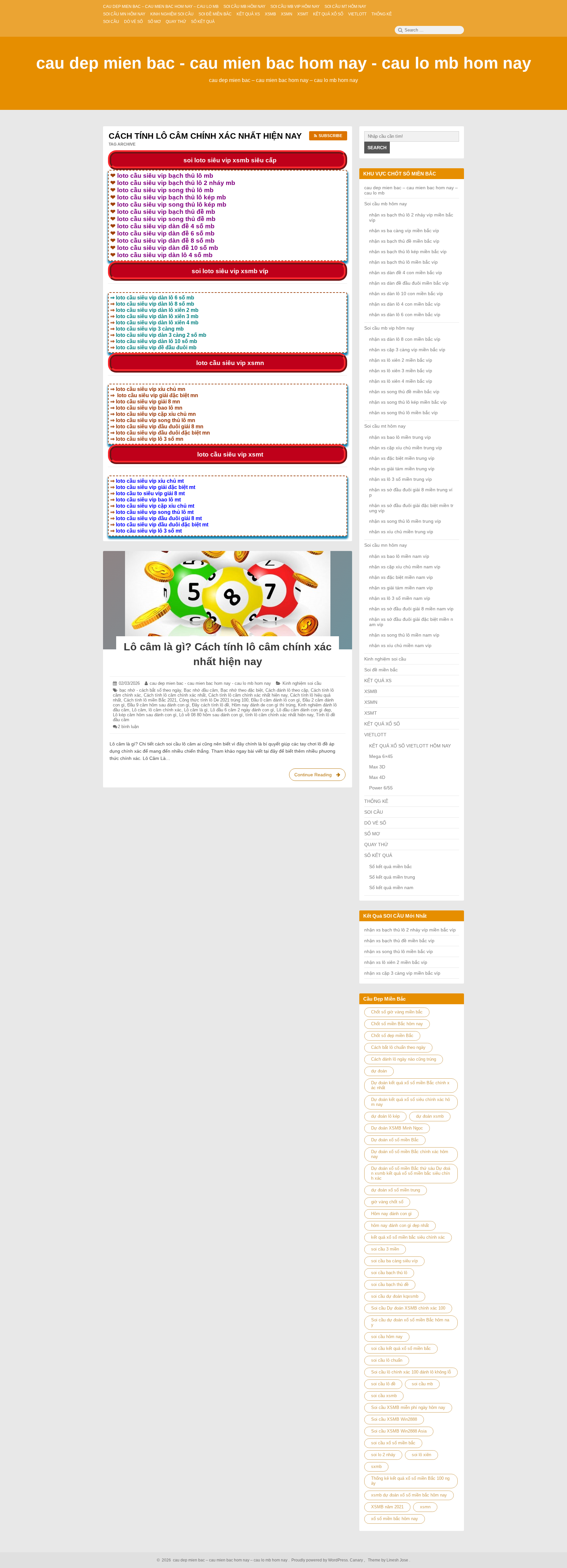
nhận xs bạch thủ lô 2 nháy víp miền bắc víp (410, 929)
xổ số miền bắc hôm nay (394, 1518)
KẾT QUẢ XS (377, 680)
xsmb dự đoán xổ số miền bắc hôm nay (409, 1495)
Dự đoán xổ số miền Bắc (395, 1139)
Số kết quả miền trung (392, 877)
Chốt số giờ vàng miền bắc (397, 1011)
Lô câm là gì (196, 709)
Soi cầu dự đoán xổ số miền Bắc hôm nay (410, 1322)
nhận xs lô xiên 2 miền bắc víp (400, 360)
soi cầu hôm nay (387, 1336)
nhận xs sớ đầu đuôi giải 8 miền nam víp (411, 608)
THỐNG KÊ (376, 801)
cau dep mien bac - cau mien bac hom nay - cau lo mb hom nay (283, 63)
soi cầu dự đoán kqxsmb (394, 1296)
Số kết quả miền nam (391, 887)
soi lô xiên (421, 1454)
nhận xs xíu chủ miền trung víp (401, 531)
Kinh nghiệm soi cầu (302, 683)
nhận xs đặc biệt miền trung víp (401, 458)
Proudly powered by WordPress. (320, 1560)
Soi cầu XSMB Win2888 (394, 1419)
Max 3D (377, 766)
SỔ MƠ (372, 833)
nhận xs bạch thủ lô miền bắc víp (403, 262)
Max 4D (377, 777)
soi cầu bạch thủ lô (389, 1272)
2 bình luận (128, 726)
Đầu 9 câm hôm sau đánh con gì (158, 705)
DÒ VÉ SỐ (375, 822)
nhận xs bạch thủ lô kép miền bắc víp (408, 251)
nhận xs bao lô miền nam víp (399, 556)
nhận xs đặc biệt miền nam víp (401, 577)
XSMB (370, 691)
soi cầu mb (422, 1383)
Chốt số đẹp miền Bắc (392, 1035)
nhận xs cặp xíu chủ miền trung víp (405, 447)
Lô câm (139, 709)
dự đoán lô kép (385, 1116)
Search (377, 147)
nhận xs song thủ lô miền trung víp (405, 521)
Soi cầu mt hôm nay (385, 426)
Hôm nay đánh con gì (391, 1213)
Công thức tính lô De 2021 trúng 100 (213, 700)
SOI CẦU (373, 812)
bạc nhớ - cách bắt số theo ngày (150, 690)
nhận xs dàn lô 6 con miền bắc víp (404, 314)
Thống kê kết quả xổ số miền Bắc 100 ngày (410, 1481)
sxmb (376, 1466)
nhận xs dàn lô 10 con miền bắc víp (406, 293)
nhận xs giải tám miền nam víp (401, 587)
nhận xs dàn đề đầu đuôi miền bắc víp (409, 283)
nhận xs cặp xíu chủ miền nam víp (404, 566)
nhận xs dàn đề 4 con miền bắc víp (405, 272)
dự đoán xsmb (430, 1116)
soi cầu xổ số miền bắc (393, 1442)
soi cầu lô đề (383, 1383)
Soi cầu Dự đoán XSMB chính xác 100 (408, 1308)
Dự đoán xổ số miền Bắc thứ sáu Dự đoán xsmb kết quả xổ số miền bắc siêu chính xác (410, 1173)
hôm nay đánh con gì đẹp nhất (400, 1225)
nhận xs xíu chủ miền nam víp (400, 645)
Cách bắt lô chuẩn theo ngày (398, 1047)
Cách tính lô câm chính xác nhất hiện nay (247, 695)
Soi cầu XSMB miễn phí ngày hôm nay (408, 1407)
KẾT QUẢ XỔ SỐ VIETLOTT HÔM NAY (410, 745)
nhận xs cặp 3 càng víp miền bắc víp (407, 349)
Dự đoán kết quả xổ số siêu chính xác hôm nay (410, 1102)
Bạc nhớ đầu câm (201, 690)
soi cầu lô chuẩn (386, 1360)
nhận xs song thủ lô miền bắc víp (403, 412)
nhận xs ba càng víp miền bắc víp (404, 230)
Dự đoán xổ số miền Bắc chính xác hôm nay (409, 1154)
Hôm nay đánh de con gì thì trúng (263, 705)
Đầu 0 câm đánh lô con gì (275, 700)
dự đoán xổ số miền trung (395, 1190)
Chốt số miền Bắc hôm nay (397, 1023)
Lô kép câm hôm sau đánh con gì (145, 714)
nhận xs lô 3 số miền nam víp (399, 598)
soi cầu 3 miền (385, 1249)
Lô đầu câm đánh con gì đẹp (304, 709)
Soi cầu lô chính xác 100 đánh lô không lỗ (411, 1372)
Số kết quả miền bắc (390, 866)
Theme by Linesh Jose (388, 1560)
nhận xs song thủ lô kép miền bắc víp (408, 402)
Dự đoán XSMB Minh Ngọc (397, 1128)
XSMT (370, 713)
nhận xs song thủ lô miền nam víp (404, 635)
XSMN (370, 702)
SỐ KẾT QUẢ (378, 855)
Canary (357, 1560)
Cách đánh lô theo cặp (286, 690)
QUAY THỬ (376, 844)
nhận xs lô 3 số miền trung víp (400, 479)
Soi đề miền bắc (381, 669)
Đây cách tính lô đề (210, 705)
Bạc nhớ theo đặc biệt (241, 690)
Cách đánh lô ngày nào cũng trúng (403, 1059)
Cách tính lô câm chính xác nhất (175, 695)
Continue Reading (319, 776)
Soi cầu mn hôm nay (385, 545)
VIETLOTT (375, 734)
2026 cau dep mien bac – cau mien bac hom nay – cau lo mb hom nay (223, 1560)
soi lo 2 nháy (383, 1454)
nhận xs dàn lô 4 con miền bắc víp (404, 304)
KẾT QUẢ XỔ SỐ (382, 723)
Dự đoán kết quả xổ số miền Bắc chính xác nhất (410, 1085)
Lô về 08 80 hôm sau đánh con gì (211, 714)
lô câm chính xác (165, 709)
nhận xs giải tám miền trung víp (401, 468)
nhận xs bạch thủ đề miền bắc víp (404, 241)
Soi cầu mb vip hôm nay (389, 328)
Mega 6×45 (381, 756)
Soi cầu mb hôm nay (385, 203)
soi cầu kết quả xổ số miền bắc (401, 1348)
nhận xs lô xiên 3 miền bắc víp (400, 370)
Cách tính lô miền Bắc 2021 (150, 700)
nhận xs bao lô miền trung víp (400, 437)
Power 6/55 (381, 787)
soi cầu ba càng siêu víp (394, 1260)
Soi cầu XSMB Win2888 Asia (399, 1431)
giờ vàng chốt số (387, 1201)
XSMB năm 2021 (387, 1506)
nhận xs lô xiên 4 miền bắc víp (400, 381)
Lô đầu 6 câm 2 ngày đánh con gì (242, 709)
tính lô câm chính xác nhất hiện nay (279, 714)
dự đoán (379, 1071)
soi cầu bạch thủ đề (390, 1284)
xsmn (425, 1506)
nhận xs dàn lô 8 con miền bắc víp (404, 339)
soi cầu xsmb (384, 1395)
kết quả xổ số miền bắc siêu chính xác (408, 1237)
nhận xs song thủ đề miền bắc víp (404, 391)
